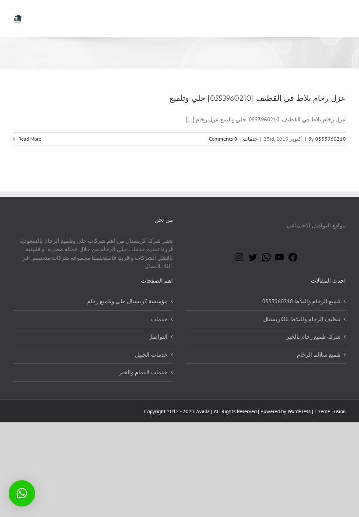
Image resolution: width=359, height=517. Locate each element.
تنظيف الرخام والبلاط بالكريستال (302, 319)
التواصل (158, 336)
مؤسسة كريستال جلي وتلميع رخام (127, 301)
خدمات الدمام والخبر (143, 372)
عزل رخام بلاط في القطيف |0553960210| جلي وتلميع (257, 98)
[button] (22, 493)
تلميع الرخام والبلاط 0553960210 (301, 301)
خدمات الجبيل (151, 354)
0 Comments (223, 138)
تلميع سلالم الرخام (319, 354)
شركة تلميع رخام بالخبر (313, 336)
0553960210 (330, 138)
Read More (29, 138)
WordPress (299, 411)
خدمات (250, 138)
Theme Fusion (330, 411)
